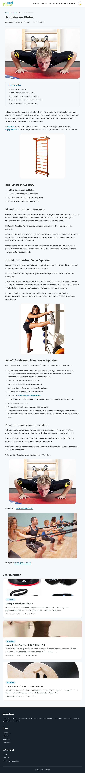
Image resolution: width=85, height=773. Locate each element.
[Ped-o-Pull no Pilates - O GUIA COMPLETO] (42, 629)
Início (7, 13)
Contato (73, 3)
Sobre (5, 754)
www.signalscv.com (22, 563)
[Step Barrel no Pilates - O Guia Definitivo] (42, 670)
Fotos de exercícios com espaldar (24, 103)
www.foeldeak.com (24, 508)
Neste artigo (15, 85)
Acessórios (63, 3)
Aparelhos (53, 3)
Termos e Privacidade (11, 761)
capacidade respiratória (29, 395)
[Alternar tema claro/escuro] (80, 3)
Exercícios (6, 733)
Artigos (36, 3)
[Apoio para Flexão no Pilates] (42, 587)
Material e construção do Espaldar (25, 96)
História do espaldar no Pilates (23, 93)
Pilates (11, 126)
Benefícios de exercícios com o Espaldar (27, 100)
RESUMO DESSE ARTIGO (19, 89)
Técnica (43, 3)
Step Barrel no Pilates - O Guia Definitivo (24, 686)
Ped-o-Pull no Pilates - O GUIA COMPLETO (25, 645)
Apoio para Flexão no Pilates (19, 603)
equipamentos (12, 129)
